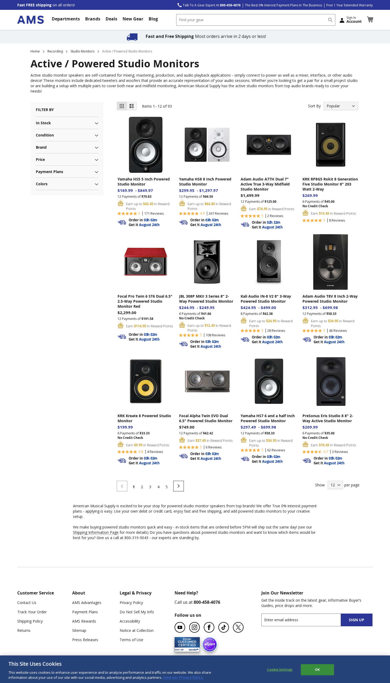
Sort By (314, 105)
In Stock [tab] (43, 122)
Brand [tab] (41, 147)
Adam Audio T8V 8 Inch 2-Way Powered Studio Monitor (330, 299)
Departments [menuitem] (66, 19)
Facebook (209, 627)
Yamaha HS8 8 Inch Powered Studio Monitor (205, 182)
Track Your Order (32, 611)
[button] (370, 19)
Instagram (194, 627)
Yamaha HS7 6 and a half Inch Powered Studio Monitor (268, 418)
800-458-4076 (207, 602)
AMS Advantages (86, 602)
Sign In (354, 19)
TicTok (223, 627)
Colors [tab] (41, 183)
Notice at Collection (137, 630)
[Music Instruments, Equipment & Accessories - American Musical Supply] (30, 19)
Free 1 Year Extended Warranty (349, 5)
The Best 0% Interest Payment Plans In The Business (283, 5)
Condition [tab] (45, 135)
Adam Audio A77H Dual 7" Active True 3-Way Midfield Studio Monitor (265, 184)
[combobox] (255, 20)
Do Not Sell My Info (137, 611)
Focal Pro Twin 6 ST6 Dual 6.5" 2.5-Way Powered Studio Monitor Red (145, 301)
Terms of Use (131, 639)
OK (317, 669)
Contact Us (26, 602)
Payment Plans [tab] (49, 171)
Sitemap (79, 630)
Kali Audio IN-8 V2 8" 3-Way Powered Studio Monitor (266, 299)
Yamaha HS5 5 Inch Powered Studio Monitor (144, 182)
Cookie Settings (279, 669)
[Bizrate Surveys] (192, 649)
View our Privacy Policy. (182, 677)
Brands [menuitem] (92, 19)
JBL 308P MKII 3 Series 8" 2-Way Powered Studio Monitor (206, 299)
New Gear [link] (133, 19)
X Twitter (238, 627)
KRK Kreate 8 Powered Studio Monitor (144, 418)
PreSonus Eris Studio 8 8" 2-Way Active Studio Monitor (327, 418)
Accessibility (130, 621)
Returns (24, 630)
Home (35, 51)
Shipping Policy (30, 621)
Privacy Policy (131, 602)
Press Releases (85, 639)
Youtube (180, 627)
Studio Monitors (82, 51)
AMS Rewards (84, 621)
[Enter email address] (305, 619)
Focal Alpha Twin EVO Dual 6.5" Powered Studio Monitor (205, 418)
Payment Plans (85, 611)
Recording (55, 51)
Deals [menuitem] (111, 19)
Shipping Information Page (96, 532)
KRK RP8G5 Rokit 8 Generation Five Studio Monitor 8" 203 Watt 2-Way (330, 184)
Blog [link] (153, 19)
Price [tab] (40, 159)
